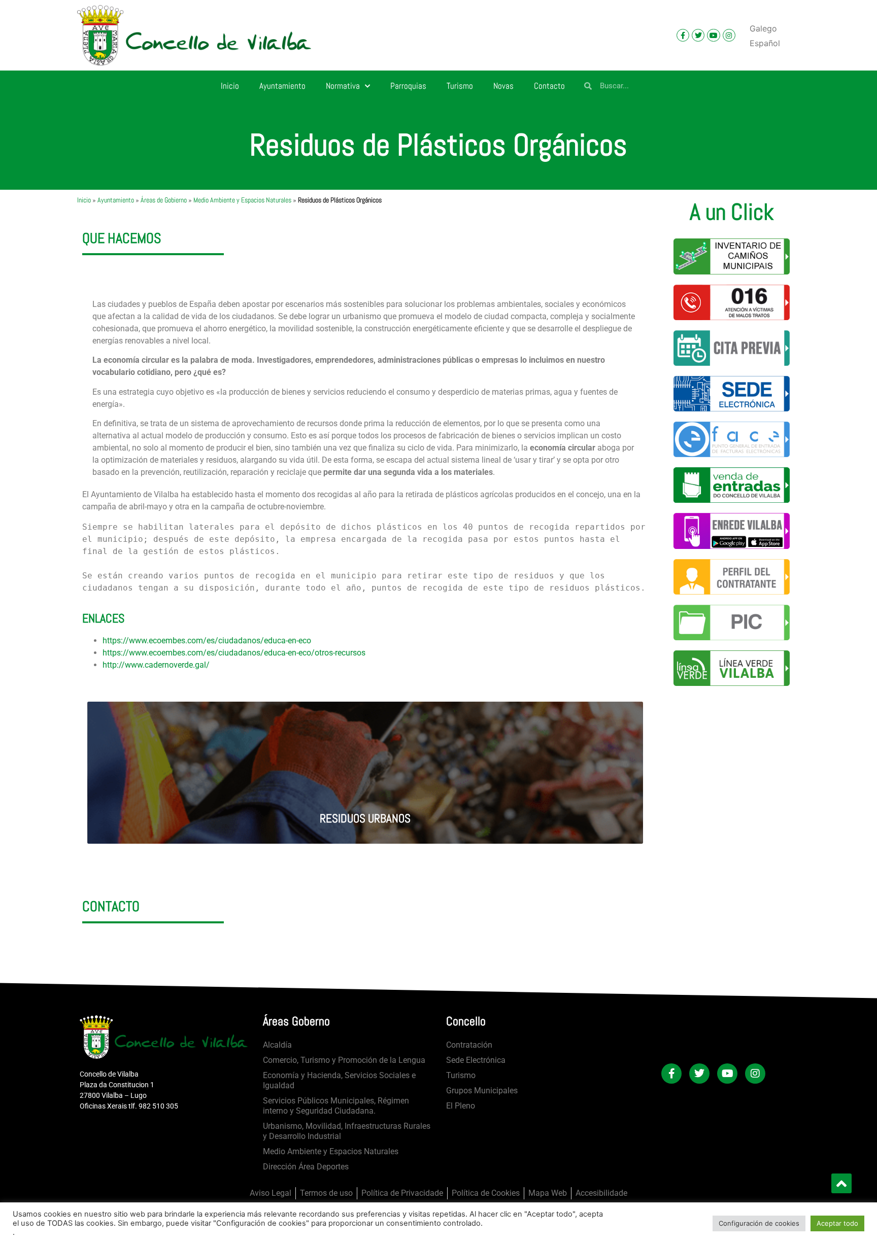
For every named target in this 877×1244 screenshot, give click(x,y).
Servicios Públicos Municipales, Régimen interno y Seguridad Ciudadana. (336, 1106)
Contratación (469, 1045)
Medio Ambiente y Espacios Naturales (242, 200)
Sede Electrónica (475, 1060)
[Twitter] (698, 35)
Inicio (230, 85)
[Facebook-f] (683, 35)
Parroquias (408, 85)
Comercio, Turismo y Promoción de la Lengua (344, 1060)
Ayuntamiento (282, 85)
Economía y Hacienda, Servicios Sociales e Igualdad (339, 1080)
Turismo (460, 85)
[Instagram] (729, 35)
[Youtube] (713, 35)
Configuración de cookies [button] (759, 1223)
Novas (503, 85)
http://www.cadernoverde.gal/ (156, 665)
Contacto (549, 85)
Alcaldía (277, 1045)
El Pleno (460, 1106)
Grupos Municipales (482, 1090)
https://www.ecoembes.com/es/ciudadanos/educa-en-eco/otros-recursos (234, 653)
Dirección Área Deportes (306, 1166)
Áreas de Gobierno (164, 200)
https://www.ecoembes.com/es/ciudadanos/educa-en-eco (207, 640)
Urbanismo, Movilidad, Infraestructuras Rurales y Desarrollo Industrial (346, 1131)
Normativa (343, 85)
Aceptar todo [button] (837, 1223)
